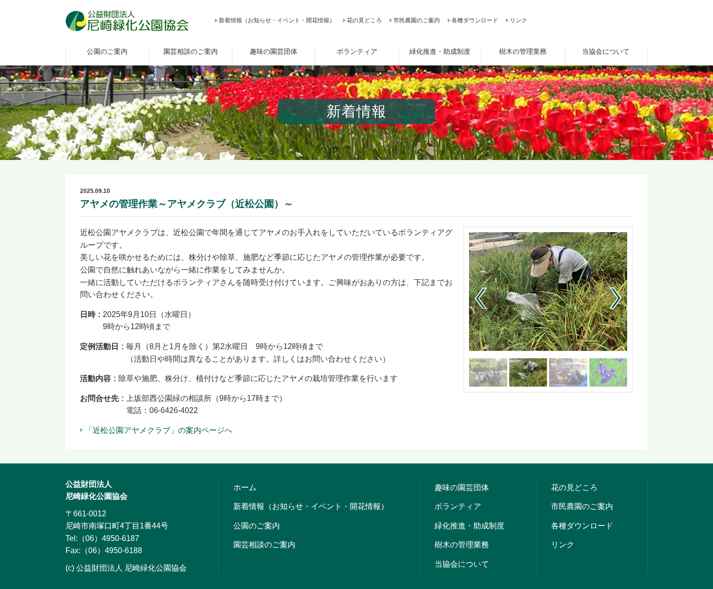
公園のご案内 (107, 51)
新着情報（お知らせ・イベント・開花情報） (277, 20)
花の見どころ (364, 20)
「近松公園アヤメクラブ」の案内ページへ (158, 430)
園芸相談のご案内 (190, 51)
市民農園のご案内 (416, 20)
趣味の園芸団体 (273, 51)
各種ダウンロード (475, 20)
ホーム (245, 487)
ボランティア (357, 51)
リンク (518, 20)
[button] (615, 298)
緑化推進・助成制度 (439, 51)
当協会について (606, 51)
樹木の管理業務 (523, 51)
